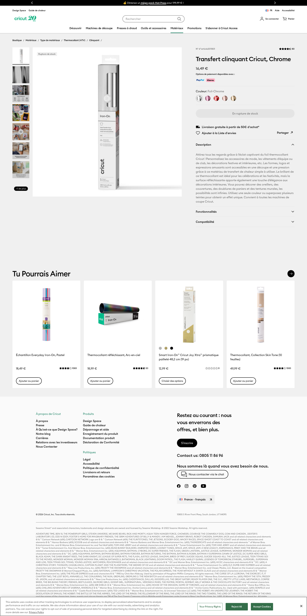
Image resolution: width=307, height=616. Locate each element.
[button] (269, 19)
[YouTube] (203, 486)
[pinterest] (194, 486)
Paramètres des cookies (99, 476)
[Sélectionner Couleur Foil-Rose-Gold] (224, 98)
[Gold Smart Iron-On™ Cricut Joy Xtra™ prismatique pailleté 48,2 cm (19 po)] (166, 348)
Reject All (236, 606)
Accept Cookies (262, 606)
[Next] (173, 122)
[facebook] (179, 486)
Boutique (17, 40)
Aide (277, 10)
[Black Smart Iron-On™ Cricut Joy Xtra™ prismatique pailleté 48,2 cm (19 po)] (171, 348)
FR (271, 10)
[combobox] (153, 18)
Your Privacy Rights (209, 606)
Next (275, 3)
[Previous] (40, 122)
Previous (32, 3)
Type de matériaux (50, 40)
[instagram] (186, 486)
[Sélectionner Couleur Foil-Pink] (207, 98)
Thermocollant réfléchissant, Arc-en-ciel (113, 355)
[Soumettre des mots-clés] (179, 18)
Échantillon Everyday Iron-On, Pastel (40, 355)
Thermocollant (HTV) (74, 40)
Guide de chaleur (37, 10)
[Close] (301, 606)
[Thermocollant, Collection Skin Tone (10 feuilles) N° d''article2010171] (260, 314)
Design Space (19, 10)
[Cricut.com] (25, 18)
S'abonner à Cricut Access (222, 28)
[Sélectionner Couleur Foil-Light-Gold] (233, 98)
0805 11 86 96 (211, 455)
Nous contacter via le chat (206, 474)
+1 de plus (21, 188)
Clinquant (94, 40)
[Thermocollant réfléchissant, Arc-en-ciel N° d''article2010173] (117, 314)
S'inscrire (187, 443)
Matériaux (31, 40)
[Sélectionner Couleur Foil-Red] (216, 98)
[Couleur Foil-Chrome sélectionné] (199, 98)
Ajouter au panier (29, 381)
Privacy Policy (36, 612)
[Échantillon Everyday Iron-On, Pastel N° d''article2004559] (46, 314)
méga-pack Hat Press (153, 2)
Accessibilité (288, 10)
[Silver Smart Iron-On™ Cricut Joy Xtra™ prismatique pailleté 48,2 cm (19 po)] (160, 348)
